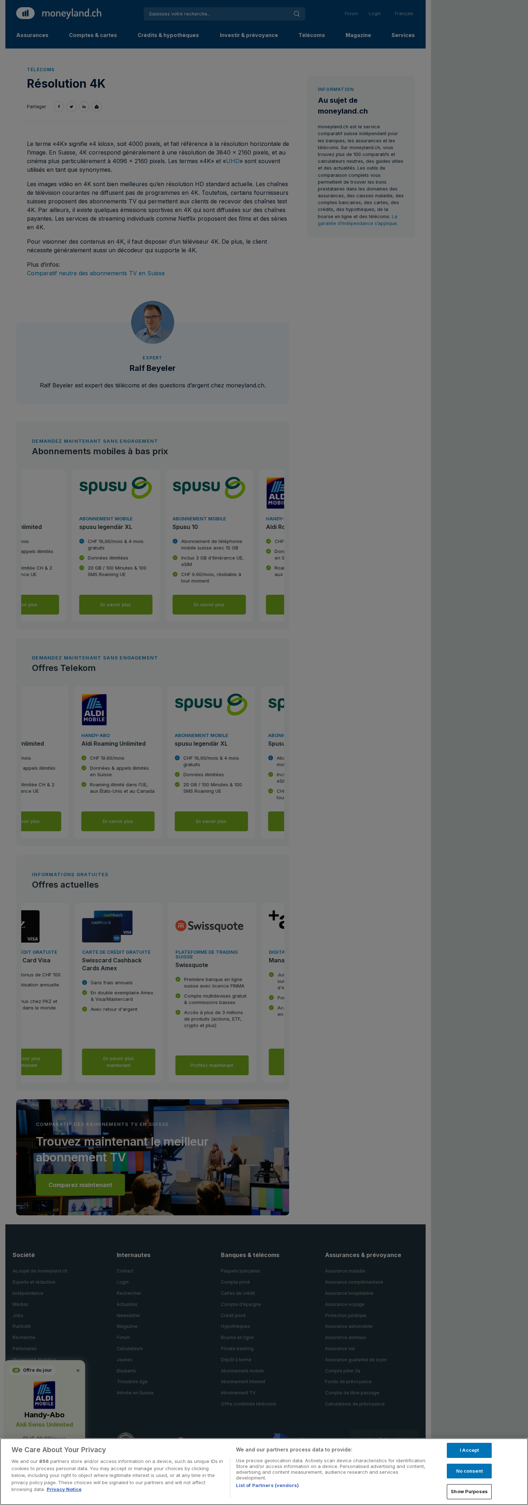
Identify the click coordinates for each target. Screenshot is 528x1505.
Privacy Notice (64, 1489)
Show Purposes (469, 1491)
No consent (469, 1471)
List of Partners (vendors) (267, 1485)
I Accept (469, 1450)
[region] (264, 1471)
